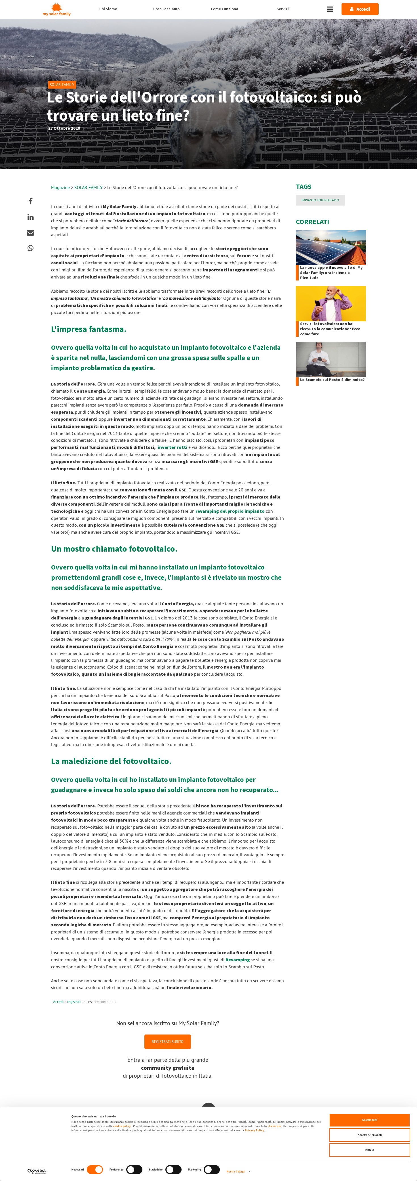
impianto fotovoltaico (320, 200)
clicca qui (274, 1126)
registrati (74, 1001)
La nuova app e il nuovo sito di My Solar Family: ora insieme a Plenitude (331, 272)
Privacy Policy (254, 1130)
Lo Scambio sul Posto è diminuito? (332, 380)
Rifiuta (369, 1149)
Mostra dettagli (236, 1172)
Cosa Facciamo (166, 9)
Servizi (283, 9)
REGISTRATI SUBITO (168, 1041)
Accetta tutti (369, 1120)
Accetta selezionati (370, 1135)
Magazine (60, 187)
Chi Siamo (108, 9)
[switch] (134, 1169)
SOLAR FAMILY (89, 187)
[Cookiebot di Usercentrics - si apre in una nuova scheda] (37, 1171)
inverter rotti (173, 447)
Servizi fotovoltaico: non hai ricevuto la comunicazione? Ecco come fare (330, 329)
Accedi (58, 1001)
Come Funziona (224, 9)
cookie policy (122, 1126)
